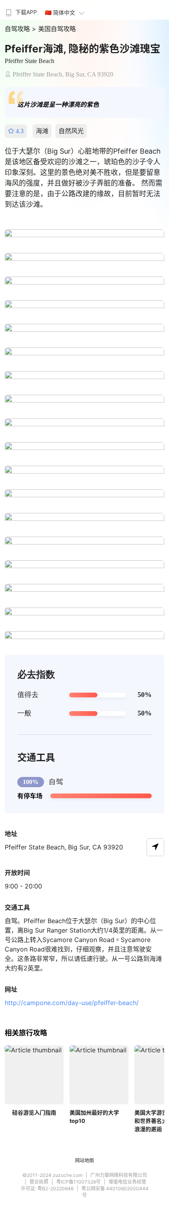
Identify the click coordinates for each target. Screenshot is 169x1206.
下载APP (26, 12)
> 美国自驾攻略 (54, 29)
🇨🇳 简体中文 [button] (60, 12)
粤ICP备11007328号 (78, 1182)
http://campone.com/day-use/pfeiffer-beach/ (72, 1003)
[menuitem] (20, 10)
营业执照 (38, 1182)
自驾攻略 (18, 29)
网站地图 (84, 1160)
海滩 (42, 131)
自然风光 (71, 131)
